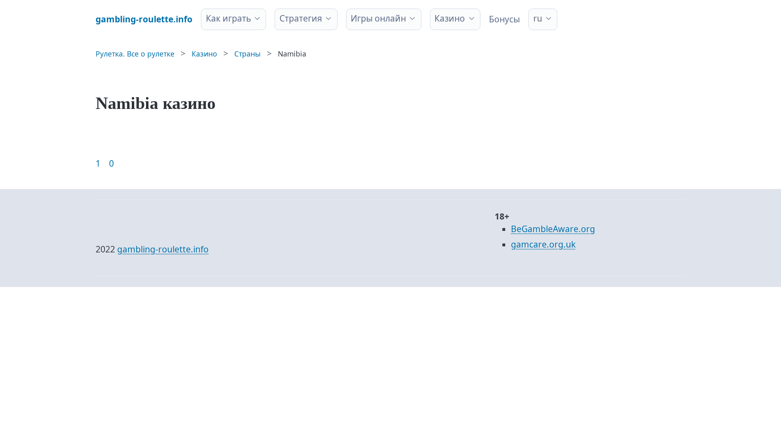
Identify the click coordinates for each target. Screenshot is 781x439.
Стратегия (300, 18)
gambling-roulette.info (163, 249)
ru (537, 18)
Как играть (228, 18)
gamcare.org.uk (543, 244)
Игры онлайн (378, 18)
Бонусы (504, 19)
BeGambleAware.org (553, 229)
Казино (449, 18)
